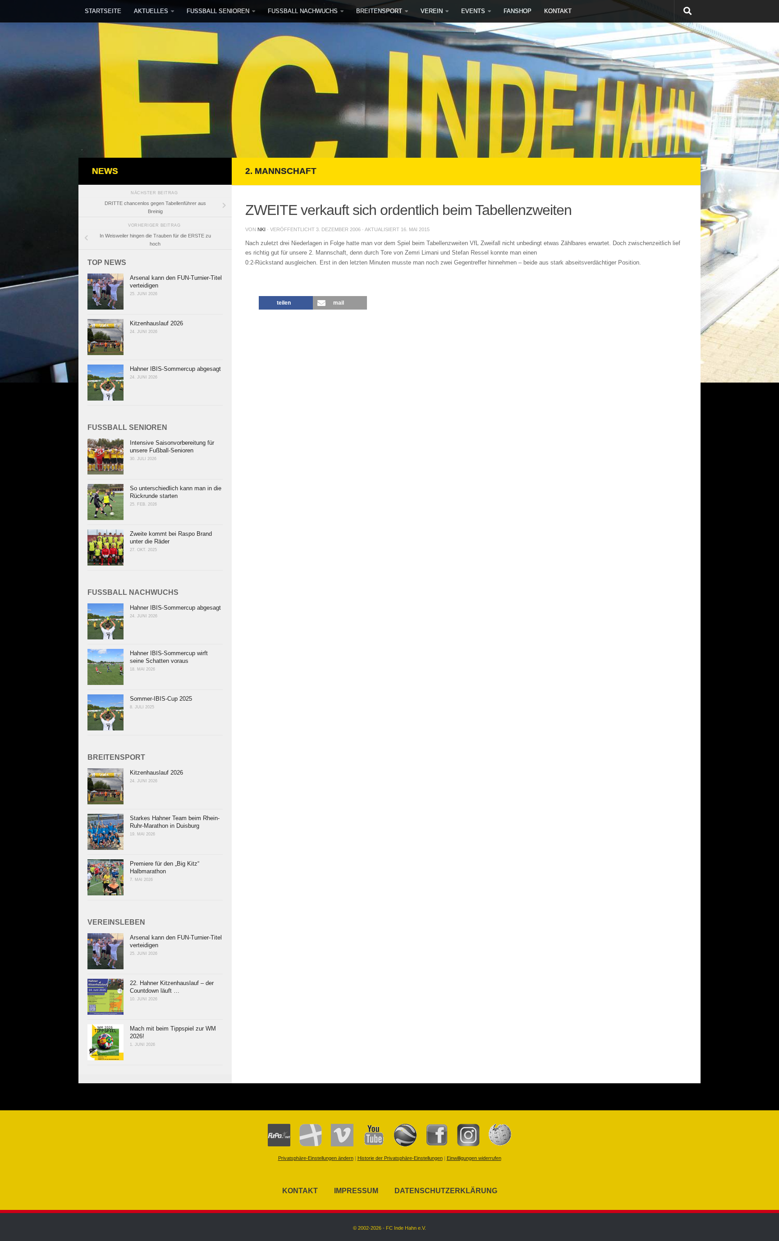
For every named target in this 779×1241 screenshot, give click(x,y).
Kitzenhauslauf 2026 (156, 323)
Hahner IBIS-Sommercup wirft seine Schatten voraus (169, 657)
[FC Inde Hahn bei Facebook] (432, 1144)
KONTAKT (558, 11)
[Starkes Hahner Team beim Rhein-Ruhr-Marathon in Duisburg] (105, 832)
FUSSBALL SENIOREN (218, 11)
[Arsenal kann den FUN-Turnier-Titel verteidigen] (105, 292)
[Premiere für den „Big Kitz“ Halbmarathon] (105, 877)
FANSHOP (518, 11)
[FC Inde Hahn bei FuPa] (279, 1144)
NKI (261, 229)
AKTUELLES (151, 11)
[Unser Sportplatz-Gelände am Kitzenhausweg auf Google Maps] (401, 1144)
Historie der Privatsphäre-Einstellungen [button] (400, 1158)
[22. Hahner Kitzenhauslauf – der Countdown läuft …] (105, 997)
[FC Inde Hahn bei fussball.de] (306, 1144)
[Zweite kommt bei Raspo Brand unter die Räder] (105, 547)
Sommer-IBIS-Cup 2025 (161, 698)
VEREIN (432, 11)
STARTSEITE (103, 11)
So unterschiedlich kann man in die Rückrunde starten (175, 492)
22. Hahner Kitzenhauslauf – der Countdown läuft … (172, 987)
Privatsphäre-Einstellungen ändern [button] (315, 1158)
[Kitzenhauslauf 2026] (105, 337)
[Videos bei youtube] (369, 1144)
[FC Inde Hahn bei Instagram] (464, 1144)
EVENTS (473, 11)
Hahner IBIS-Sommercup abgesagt (175, 368)
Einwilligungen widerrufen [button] (474, 1158)
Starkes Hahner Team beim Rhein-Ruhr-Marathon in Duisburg (175, 822)
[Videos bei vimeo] (337, 1144)
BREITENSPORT (379, 11)
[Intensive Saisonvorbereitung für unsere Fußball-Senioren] (105, 456)
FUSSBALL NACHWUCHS (303, 11)
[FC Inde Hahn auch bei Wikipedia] (495, 1144)
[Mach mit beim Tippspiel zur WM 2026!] (105, 1042)
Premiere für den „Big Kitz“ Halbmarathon (164, 867)
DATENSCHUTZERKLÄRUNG (445, 1191)
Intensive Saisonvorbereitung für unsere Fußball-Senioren (172, 446)
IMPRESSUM (356, 1191)
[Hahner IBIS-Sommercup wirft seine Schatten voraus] (105, 667)
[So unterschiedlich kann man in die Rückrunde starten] (105, 502)
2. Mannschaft (280, 171)
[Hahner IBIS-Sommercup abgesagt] (105, 383)
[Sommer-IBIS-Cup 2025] (105, 712)
